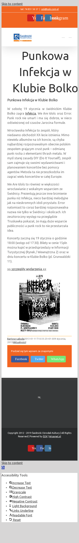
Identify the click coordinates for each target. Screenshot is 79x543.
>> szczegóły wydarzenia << (26, 269)
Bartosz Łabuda (15, 339)
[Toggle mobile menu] (70, 36)
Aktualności (19, 342)
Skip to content (12, 4)
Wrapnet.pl (55, 436)
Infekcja (30, 113)
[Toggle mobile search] (63, 36)
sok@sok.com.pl (50, 9)
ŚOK (45, 436)
